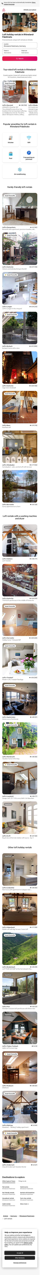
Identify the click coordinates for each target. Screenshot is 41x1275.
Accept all (20, 1253)
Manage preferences (19, 1263)
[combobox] (20, 46)
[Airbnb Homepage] (3, 10)
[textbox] (11, 53)
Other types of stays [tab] (8, 1181)
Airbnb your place (30, 10)
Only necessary (20, 1258)
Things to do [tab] (22, 1181)
